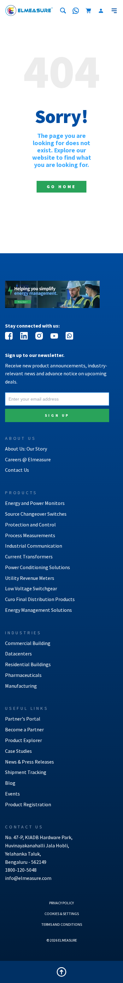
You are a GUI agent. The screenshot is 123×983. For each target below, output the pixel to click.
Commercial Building (27, 643)
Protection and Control (30, 524)
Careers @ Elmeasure (28, 459)
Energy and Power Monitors (35, 503)
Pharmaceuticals (23, 675)
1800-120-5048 (21, 870)
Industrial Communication (33, 546)
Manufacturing (21, 686)
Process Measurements (30, 535)
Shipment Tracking (25, 772)
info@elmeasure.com (28, 878)
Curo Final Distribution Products (40, 599)
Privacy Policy (61, 902)
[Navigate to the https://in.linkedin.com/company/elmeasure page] (24, 336)
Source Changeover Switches (36, 514)
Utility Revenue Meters (29, 578)
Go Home (62, 186)
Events (12, 793)
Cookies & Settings (61, 913)
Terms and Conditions (61, 924)
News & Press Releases (29, 762)
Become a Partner (24, 729)
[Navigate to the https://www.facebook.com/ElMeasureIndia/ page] (9, 336)
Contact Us (17, 470)
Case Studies (18, 751)
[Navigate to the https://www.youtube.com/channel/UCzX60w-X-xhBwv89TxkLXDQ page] (54, 336)
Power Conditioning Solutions (37, 567)
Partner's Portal (22, 719)
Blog (10, 783)
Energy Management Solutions (38, 610)
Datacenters (18, 653)
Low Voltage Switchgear (31, 588)
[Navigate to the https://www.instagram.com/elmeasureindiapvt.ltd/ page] (39, 336)
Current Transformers (29, 556)
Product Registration (28, 804)
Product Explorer (23, 740)
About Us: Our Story (26, 448)
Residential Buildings (28, 664)
